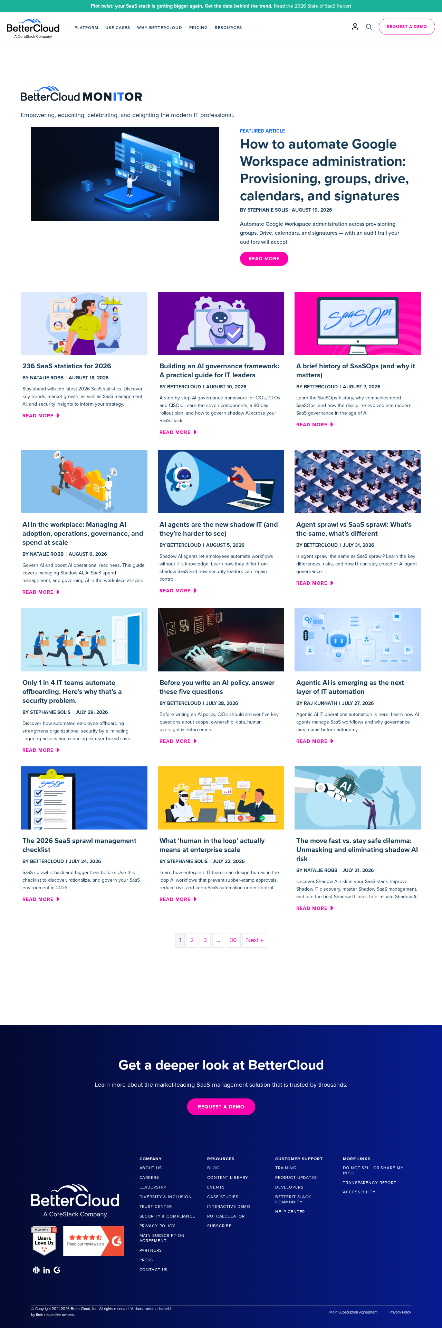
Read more (40, 415)
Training (286, 1167)
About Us (151, 1167)
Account (355, 26)
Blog (213, 1167)
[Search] (369, 26)
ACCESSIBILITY (359, 1192)
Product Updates (296, 1177)
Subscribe (219, 1225)
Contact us (154, 1269)
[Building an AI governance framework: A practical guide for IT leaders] (221, 323)
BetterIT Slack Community (293, 1199)
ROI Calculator (225, 1216)
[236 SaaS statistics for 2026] (84, 323)
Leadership (153, 1187)
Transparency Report (369, 1182)
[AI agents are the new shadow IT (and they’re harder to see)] (221, 481)
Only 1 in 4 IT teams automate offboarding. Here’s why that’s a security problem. (72, 692)
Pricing (198, 27)
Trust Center (156, 1206)
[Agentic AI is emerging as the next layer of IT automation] (358, 639)
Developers (289, 1187)
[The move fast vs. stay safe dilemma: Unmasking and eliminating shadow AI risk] (358, 797)
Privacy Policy (157, 1225)
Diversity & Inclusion (166, 1196)
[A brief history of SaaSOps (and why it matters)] (358, 323)
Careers (149, 1177)
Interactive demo (228, 1206)
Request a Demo (407, 26)
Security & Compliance (167, 1216)
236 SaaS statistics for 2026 (66, 366)
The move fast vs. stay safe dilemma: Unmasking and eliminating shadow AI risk (357, 850)
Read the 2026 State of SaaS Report (312, 6)
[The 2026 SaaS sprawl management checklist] (84, 797)
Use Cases (117, 27)
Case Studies (222, 1196)
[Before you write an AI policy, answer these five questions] (221, 639)
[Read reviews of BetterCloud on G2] (93, 1238)
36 (233, 940)
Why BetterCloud (159, 27)
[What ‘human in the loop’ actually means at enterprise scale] (221, 797)
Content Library (227, 1177)
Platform (86, 27)
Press (146, 1260)
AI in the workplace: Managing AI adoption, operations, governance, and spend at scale (82, 534)
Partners (151, 1250)
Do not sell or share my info (373, 1170)
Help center (290, 1211)
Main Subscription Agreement (162, 1238)
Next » (254, 940)
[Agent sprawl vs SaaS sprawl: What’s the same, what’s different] (358, 481)
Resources (228, 27)
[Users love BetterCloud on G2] (44, 1238)
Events (215, 1187)
